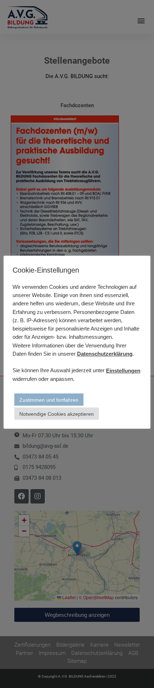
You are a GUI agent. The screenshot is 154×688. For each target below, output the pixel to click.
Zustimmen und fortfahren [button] (48, 400)
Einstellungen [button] (123, 371)
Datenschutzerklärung (105, 354)
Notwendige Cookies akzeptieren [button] (56, 414)
